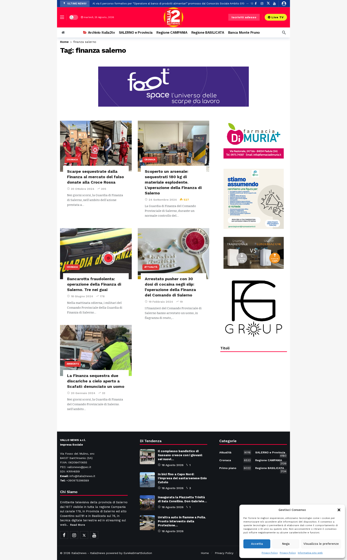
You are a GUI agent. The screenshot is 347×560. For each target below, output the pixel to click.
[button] (339, 510)
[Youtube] (274, 3)
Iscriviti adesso (244, 17)
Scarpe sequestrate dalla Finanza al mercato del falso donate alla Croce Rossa (95, 177)
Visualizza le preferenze (321, 544)
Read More (77, 524)
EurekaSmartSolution (137, 553)
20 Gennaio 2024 (83, 393)
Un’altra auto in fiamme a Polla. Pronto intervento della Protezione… (182, 521)
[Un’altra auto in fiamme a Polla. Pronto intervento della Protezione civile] (147, 522)
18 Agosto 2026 (173, 465)
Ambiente (73, 364)
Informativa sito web (310, 552)
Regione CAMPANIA (270, 461)
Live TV (277, 17)
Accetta (257, 544)
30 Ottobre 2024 (82, 188)
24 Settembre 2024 (163, 199)
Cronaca (72, 159)
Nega (286, 544)
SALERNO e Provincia (270, 453)
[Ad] (254, 141)
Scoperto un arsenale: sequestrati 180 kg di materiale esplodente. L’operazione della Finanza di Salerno (173, 182)
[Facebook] (64, 535)
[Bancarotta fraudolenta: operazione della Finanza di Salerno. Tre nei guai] (96, 253)
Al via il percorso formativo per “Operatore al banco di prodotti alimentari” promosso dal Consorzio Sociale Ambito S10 (168, 3)
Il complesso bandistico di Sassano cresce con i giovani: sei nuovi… (180, 455)
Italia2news (79, 553)
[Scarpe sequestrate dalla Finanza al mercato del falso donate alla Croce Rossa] (96, 146)
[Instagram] (261, 3)
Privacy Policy (270, 552)
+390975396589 (77, 480)
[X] (268, 3)
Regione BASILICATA (270, 468)
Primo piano (234, 468)
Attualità (150, 267)
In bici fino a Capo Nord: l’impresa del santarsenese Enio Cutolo (182, 478)
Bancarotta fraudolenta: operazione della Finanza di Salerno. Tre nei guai (94, 284)
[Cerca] (284, 32)
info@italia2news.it (82, 476)
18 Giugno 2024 (82, 296)
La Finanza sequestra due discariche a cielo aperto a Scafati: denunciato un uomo (95, 381)
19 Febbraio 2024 (161, 301)
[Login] (284, 4)
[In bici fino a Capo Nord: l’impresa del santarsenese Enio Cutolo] (147, 479)
